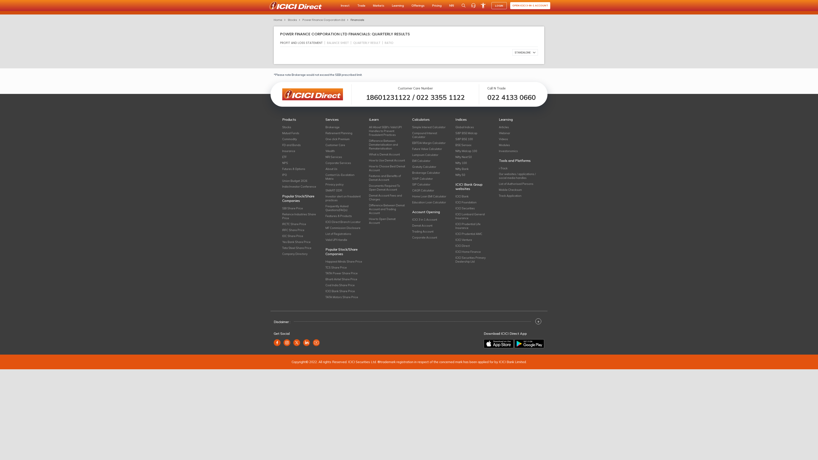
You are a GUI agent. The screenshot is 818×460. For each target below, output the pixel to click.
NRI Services (333, 157)
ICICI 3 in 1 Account (424, 219)
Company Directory (295, 254)
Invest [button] (345, 5)
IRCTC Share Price (294, 224)
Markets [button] (378, 5)
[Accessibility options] (483, 5)
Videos (503, 139)
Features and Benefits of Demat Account (385, 177)
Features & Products (338, 216)
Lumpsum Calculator (425, 155)
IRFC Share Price (293, 230)
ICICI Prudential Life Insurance (468, 226)
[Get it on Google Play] (529, 343)
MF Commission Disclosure (342, 228)
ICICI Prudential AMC (468, 234)
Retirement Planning (338, 133)
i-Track (503, 168)
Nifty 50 (460, 175)
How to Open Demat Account (382, 220)
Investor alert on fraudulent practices (343, 198)
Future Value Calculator (427, 149)
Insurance (288, 151)
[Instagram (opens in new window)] (287, 342)
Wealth (330, 151)
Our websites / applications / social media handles (517, 176)
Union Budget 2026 (294, 181)
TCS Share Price (336, 267)
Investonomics (508, 151)
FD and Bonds (291, 145)
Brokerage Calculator (426, 172)
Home (278, 20)
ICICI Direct (462, 245)
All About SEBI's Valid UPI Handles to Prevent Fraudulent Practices (385, 131)
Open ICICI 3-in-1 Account (530, 5)
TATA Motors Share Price (341, 297)
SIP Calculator (421, 184)
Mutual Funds (290, 133)
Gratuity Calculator (424, 166)
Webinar (504, 133)
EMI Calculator (421, 160)
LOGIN (499, 5)
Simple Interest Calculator (429, 127)
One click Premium (337, 139)
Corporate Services (338, 163)
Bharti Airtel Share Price (341, 279)
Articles (504, 127)
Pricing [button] (437, 5)
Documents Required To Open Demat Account (384, 187)
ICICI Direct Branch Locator (343, 222)
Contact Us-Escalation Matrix (339, 176)
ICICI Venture (463, 240)
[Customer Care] (473, 5)
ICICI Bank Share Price (340, 291)
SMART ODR (333, 190)
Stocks (292, 20)
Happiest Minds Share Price (343, 261)
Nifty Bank (462, 169)
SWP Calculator (422, 178)
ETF (284, 157)
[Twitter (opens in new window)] (296, 342)
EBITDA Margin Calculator (429, 143)
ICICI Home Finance (468, 251)
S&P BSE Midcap (466, 133)
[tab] (303, 42)
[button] (525, 52)
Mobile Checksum (510, 189)
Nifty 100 (461, 163)
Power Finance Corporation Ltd (323, 20)
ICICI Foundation (466, 202)
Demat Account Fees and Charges (385, 197)
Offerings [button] (418, 5)
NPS (285, 163)
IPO (284, 175)
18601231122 (388, 97)
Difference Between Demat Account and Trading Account (387, 209)
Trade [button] (361, 5)
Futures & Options (293, 169)
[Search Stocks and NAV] (463, 5)
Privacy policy (334, 184)
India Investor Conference (299, 186)
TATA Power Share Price (341, 273)
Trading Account (422, 231)
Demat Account (422, 225)
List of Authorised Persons (516, 183)
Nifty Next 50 (463, 157)
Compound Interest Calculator (424, 135)
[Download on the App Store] (499, 343)
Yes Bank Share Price (296, 242)
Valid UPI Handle (336, 240)
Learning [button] (398, 5)
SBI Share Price (292, 208)
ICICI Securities (465, 208)
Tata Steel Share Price (296, 248)
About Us (331, 169)
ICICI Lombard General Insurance (470, 216)
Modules (504, 145)
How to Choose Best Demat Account (387, 168)
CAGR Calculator (423, 190)
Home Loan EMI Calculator (429, 196)
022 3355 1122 (440, 97)
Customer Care (335, 145)
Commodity (289, 139)
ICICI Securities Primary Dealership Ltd (470, 259)
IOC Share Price (292, 236)
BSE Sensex (463, 145)
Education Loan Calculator (429, 202)
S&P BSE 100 (464, 139)
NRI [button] (451, 5)
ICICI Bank (462, 196)
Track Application (510, 195)
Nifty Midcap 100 (466, 151)
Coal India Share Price (340, 285)
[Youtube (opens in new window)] (316, 342)
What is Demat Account (384, 154)
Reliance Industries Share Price (299, 216)
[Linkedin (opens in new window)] (306, 342)
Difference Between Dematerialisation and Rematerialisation (383, 144)
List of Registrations (338, 234)
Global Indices (464, 127)
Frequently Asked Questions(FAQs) (337, 208)
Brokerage (332, 127)
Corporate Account (424, 237)
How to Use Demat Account (387, 160)
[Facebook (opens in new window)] (277, 342)
